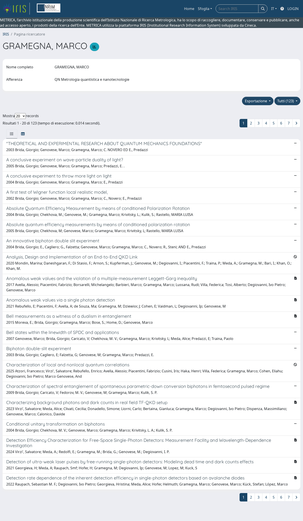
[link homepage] (16, 9)
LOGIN (293, 8)
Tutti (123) (286, 101)
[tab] (11, 133)
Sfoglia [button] (203, 8)
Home (189, 8)
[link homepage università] (48, 9)
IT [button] (272, 8)
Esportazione (256, 101)
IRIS (6, 34)
